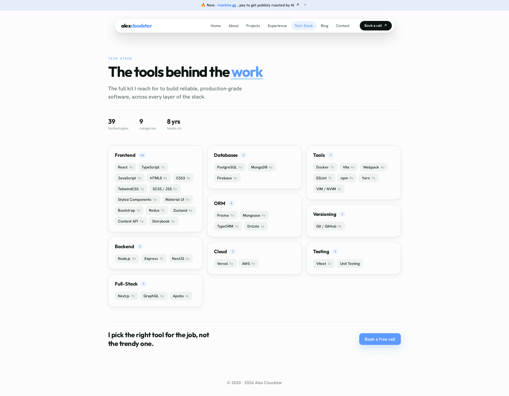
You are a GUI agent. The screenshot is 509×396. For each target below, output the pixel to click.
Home (216, 25)
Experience (277, 25)
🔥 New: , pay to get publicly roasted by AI (250, 5)
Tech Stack (304, 25)
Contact (342, 25)
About (234, 25)
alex (136, 25)
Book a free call (380, 339)
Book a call (376, 25)
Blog (324, 25)
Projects (253, 25)
